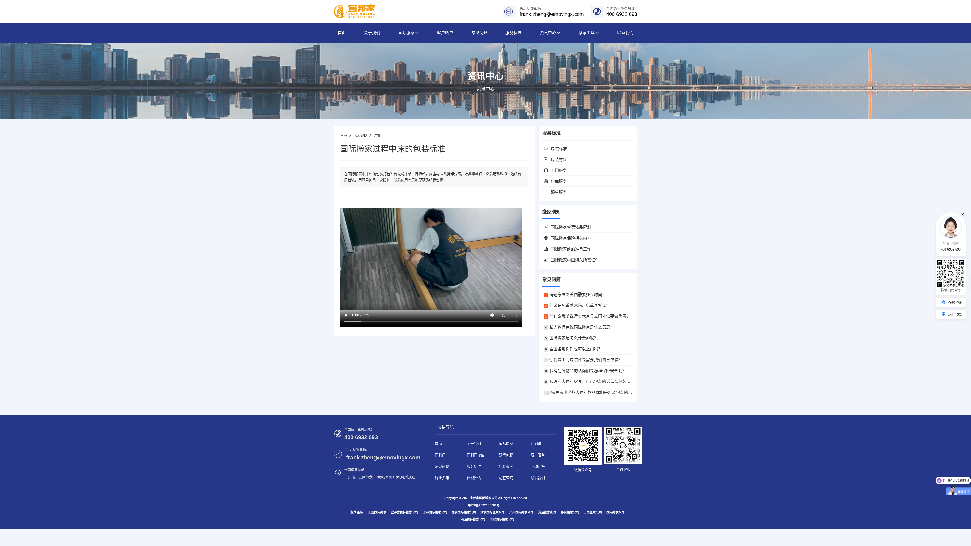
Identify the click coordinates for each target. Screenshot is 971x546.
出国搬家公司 (593, 512)
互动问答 (538, 466)
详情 (377, 135)
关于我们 (474, 444)
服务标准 (474, 466)
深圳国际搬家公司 (492, 512)
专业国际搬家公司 (502, 519)
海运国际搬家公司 (473, 519)
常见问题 (442, 466)
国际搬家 (506, 444)
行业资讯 (442, 478)
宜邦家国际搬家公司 (404, 512)
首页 (343, 135)
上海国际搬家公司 (435, 512)
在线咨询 (955, 302)
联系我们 (538, 478)
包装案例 (360, 135)
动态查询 (506, 478)
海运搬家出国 (547, 512)
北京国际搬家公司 (464, 512)
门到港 (536, 444)
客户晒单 (538, 455)
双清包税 (506, 455)
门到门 (440, 455)
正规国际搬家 (377, 512)
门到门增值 (475, 455)
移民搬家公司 (570, 512)
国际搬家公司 (615, 512)
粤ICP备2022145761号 (484, 505)
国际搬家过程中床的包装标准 (392, 148)
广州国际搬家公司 (521, 512)
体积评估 (474, 478)
